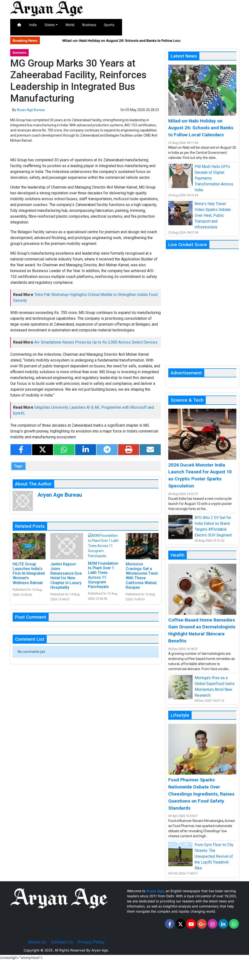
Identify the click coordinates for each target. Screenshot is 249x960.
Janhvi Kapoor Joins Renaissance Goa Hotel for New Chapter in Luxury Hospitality (66, 576)
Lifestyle (158, 25)
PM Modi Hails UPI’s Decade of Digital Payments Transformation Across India (214, 178)
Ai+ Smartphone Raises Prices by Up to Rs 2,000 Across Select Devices (96, 342)
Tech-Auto (195, 27)
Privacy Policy (91, 942)
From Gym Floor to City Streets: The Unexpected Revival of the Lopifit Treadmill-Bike (214, 856)
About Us (37, 942)
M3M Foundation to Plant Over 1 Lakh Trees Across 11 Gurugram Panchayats (103, 575)
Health (178, 25)
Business (89, 25)
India (33, 25)
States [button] (49, 25)
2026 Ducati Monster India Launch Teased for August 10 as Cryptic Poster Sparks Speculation (200, 475)
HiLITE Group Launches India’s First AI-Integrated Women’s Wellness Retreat (29, 573)
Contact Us (62, 942)
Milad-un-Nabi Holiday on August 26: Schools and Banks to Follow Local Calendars (118, 40)
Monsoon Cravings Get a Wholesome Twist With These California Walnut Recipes (142, 576)
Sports (109, 25)
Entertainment (133, 25)
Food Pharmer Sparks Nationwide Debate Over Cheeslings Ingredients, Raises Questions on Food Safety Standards (201, 794)
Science (214, 25)
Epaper (234, 25)
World (69, 25)
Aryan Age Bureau (31, 110)
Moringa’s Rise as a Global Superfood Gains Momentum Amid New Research (215, 686)
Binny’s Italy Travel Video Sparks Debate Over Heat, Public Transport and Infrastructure (213, 215)
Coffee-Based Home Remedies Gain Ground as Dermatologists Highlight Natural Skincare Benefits (201, 630)
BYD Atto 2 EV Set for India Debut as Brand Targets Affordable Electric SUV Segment (213, 526)
